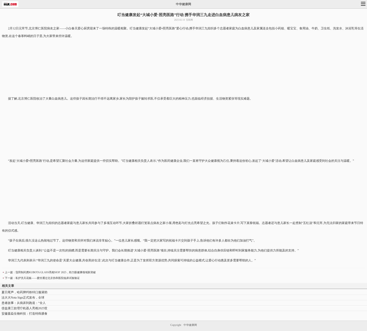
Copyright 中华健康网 (183, 325)
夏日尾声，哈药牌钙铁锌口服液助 (24, 292)
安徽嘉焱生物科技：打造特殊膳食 (24, 313)
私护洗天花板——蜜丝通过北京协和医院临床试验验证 (47, 278)
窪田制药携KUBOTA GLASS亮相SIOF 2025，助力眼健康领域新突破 (55, 272)
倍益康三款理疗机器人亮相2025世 (24, 308)
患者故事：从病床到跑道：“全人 (24, 302)
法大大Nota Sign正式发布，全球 (23, 297)
